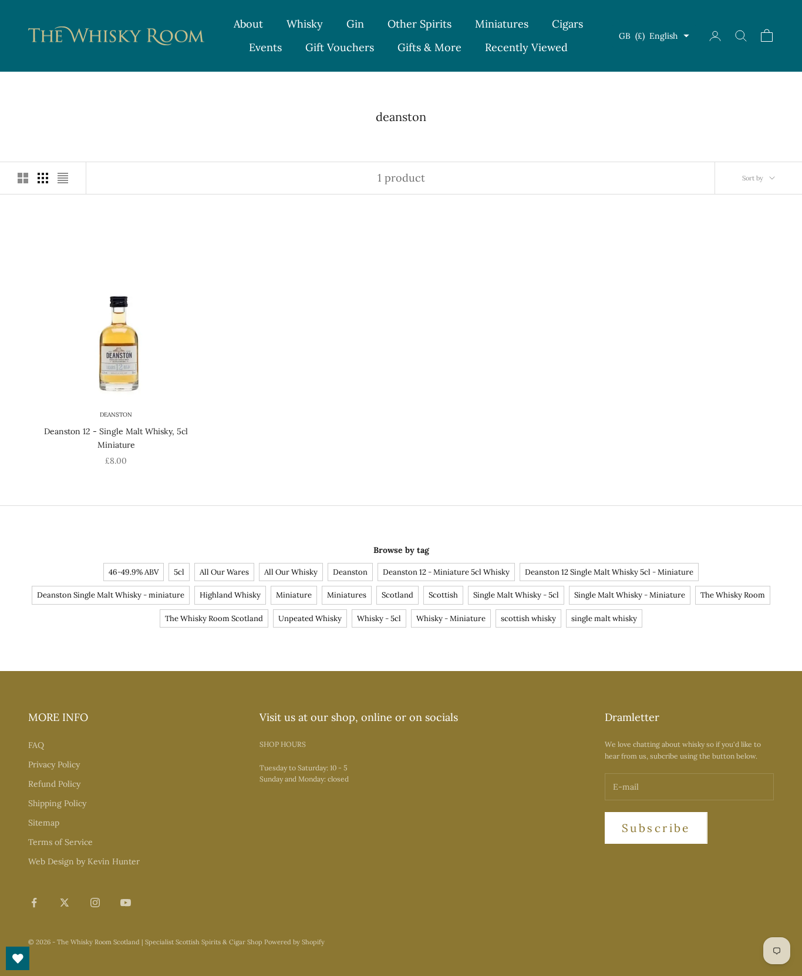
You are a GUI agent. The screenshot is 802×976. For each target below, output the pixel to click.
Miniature (294, 595)
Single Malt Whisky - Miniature (629, 595)
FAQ (36, 745)
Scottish (443, 595)
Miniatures (501, 24)
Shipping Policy (57, 803)
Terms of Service (60, 842)
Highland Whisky (230, 595)
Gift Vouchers (339, 47)
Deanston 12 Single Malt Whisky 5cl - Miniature (609, 572)
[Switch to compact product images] (63, 178)
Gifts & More (429, 47)
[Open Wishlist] (17, 958)
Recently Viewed (526, 47)
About (248, 24)
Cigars (567, 24)
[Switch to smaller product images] (43, 178)
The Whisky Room (732, 595)
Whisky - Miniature (451, 618)
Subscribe (656, 828)
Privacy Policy (54, 764)
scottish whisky (528, 618)
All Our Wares (224, 572)
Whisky (305, 24)
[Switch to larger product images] (23, 178)
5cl (179, 572)
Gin (355, 24)
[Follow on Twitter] (64, 902)
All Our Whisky (291, 572)
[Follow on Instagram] (95, 902)
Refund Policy (54, 784)
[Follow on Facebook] (34, 902)
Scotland (397, 595)
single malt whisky (604, 618)
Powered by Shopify (294, 942)
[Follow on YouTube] (126, 902)
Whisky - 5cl (379, 618)
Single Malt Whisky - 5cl (516, 595)
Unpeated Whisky (310, 618)
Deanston (116, 414)
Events (265, 47)
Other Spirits (419, 24)
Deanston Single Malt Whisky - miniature (110, 595)
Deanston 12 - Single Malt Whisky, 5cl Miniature (116, 438)
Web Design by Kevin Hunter (84, 861)
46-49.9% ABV (134, 572)
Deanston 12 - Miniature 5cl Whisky (446, 572)
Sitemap (43, 822)
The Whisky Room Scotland (214, 618)
